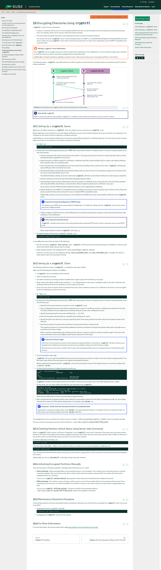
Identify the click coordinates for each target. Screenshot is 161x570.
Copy (124, 147)
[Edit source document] (127, 24)
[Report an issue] (124, 24)
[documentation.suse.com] (3, 12)
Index (7, 12)
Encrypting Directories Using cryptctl (26, 12)
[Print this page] (142, 58)
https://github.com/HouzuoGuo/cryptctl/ (82, 527)
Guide (13, 12)
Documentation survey (142, 19)
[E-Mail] (137, 58)
